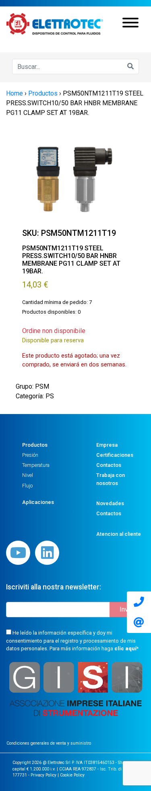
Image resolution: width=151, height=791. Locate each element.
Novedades (110, 503)
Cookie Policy (72, 775)
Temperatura (36, 465)
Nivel (27, 475)
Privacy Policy (43, 775)
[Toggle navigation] (130, 23)
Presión (30, 455)
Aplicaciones (38, 502)
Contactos (108, 465)
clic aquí (125, 648)
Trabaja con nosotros (110, 479)
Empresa (107, 445)
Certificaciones (114, 455)
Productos (35, 445)
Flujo (27, 486)
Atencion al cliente (118, 534)
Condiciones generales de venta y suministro (48, 743)
